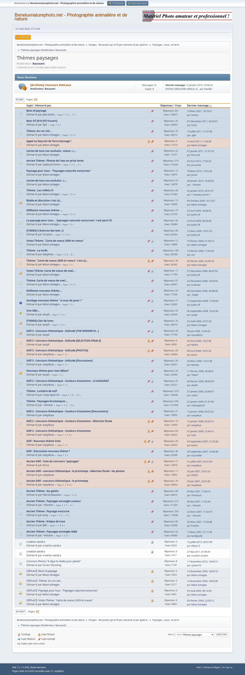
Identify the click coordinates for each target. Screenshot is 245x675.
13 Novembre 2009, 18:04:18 (202, 571)
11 (73, 114)
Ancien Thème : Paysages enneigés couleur (53, 501)
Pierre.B (195, 155)
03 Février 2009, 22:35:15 (200, 600)
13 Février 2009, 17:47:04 (200, 251)
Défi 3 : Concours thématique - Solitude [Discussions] (59, 360)
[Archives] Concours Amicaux (50, 85)
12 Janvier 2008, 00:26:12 (200, 421)
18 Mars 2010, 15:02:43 (199, 171)
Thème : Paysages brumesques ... (47, 401)
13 (78, 395)
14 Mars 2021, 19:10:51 (199, 111)
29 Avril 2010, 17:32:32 (199, 161)
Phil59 (194, 475)
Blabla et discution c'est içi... (44, 200)
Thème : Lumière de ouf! (41, 391)
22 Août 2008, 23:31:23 (199, 321)
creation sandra (35, 541)
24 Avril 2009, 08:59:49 (199, 221)
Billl (44, 525)
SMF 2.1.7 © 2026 (20, 667)
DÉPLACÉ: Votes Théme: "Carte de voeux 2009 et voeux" (59, 600)
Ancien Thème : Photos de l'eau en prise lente (55, 160)
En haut (20, 611)
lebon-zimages (51, 135)
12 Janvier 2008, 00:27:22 (200, 411)
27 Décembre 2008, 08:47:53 (202, 271)
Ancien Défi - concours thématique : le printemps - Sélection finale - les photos (75, 471)
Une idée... (33, 310)
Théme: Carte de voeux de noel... (47, 280)
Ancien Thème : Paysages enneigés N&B (51, 531)
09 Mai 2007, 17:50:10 (199, 491)
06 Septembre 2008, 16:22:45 (202, 311)
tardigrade (197, 536)
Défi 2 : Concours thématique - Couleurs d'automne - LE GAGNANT (67, 381)
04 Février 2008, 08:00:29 (200, 381)
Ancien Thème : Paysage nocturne (47, 511)
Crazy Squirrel (50, 395)
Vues (178, 105)
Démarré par (43, 105)
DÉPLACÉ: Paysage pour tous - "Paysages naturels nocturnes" (62, 590)
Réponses (166, 105)
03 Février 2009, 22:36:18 (200, 261)
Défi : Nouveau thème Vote (43, 441)
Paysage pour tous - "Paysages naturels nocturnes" (58, 171)
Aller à (171, 634)
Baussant (60, 50)
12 (71, 405)
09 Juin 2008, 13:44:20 (198, 331)
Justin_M (195, 214)
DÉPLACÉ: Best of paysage (41, 571)
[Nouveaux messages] (22, 87)
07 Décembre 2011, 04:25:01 (202, 121)
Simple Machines (38, 667)
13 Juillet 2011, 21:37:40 (199, 131)
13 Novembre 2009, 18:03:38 (202, 581)
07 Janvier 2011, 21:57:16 (200, 151)
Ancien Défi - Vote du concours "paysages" (53, 461)
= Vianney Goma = (201, 194)
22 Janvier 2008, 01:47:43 (200, 401)
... (70, 114)
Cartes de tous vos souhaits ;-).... (46, 180)
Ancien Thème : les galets (42, 491)
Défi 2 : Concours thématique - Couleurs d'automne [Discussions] (67, 411)
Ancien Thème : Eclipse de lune (45, 521)
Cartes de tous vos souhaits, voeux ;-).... (51, 151)
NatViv (194, 344)
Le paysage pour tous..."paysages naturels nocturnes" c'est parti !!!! (69, 220)
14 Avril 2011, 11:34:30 (199, 141)
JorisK (194, 175)
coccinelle (196, 455)
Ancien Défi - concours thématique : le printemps (57, 481)
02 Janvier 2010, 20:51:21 (200, 190)
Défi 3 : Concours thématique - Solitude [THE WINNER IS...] (62, 331)
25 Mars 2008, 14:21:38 (199, 361)
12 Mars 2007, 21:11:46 (199, 532)
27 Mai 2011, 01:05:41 (199, 551)
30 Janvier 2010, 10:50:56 (200, 180)
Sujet (29, 105)
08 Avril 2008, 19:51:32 (199, 351)
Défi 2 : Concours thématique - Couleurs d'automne (58, 431)
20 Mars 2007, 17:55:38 (199, 522)
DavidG (208, 89)
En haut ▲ (227, 667)
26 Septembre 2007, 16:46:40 (202, 451)
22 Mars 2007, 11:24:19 (199, 511)
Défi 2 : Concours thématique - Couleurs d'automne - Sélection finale (69, 421)
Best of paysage (36, 110)
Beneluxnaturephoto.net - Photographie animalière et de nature (71, 16)
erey (45, 515)
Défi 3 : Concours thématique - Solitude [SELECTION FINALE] (63, 340)
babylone (47, 254)
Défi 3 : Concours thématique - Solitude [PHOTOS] (57, 350)
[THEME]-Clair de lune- (40, 320)
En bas (19, 99)
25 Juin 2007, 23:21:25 (198, 471)
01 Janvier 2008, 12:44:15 (200, 431)
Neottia (195, 365)
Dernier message (198, 105)
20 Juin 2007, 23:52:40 (198, 481)
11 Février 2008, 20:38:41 (200, 371)
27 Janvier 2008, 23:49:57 (200, 391)
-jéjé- (194, 135)
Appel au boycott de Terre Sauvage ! (48, 141)
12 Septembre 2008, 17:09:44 (202, 301)
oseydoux (48, 354)
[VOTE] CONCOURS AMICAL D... (182, 89)
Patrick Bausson (51, 495)
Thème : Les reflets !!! (39, 190)
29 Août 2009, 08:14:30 (199, 590)
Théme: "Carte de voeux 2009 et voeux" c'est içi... (57, 260)
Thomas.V (196, 495)
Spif (44, 124)
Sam (193, 435)
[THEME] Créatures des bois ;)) (45, 230)
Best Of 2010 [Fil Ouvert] (41, 121)
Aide (199, 667)
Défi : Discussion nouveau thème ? (48, 451)
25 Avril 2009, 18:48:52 (199, 210)
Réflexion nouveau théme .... (44, 210)
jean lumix (48, 114)
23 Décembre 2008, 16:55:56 (202, 281)
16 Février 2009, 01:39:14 (200, 241)
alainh (194, 385)
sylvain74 (196, 565)
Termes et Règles (211, 667)
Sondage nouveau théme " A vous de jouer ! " (54, 300)
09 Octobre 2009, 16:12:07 (201, 200)
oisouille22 (197, 335)
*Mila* (194, 375)
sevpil (45, 314)
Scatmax (195, 284)
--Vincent (196, 184)
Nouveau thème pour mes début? (47, 370)
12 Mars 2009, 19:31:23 (199, 231)
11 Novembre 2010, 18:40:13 (202, 561)
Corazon (47, 234)
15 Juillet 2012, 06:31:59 (199, 542)
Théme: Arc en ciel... (39, 131)
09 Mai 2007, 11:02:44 (199, 501)
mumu (194, 115)
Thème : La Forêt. (37, 250)
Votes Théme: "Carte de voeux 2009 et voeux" (55, 240)
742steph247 (198, 405)
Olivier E (195, 545)
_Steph (194, 294)
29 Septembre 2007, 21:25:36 (202, 441)
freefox (195, 525)
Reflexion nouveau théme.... (44, 290)
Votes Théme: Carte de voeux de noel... (50, 270)
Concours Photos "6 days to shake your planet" (53, 561)
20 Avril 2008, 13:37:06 (199, 341)
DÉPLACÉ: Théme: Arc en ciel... (44, 581)
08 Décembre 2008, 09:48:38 (202, 291)
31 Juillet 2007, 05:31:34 (199, 461)
